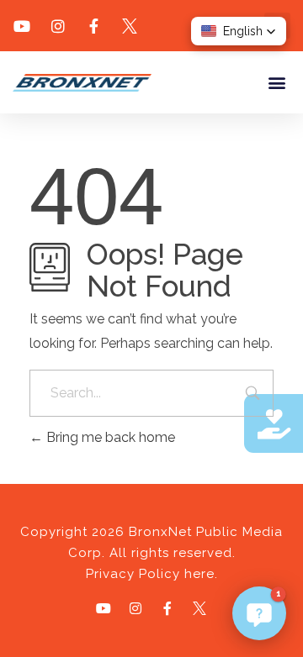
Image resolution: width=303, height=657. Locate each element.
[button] (276, 82)
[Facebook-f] (167, 608)
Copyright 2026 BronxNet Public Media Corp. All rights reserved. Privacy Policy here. (151, 552)
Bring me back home (109, 437)
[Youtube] (103, 608)
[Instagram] (135, 608)
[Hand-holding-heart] (273, 423)
